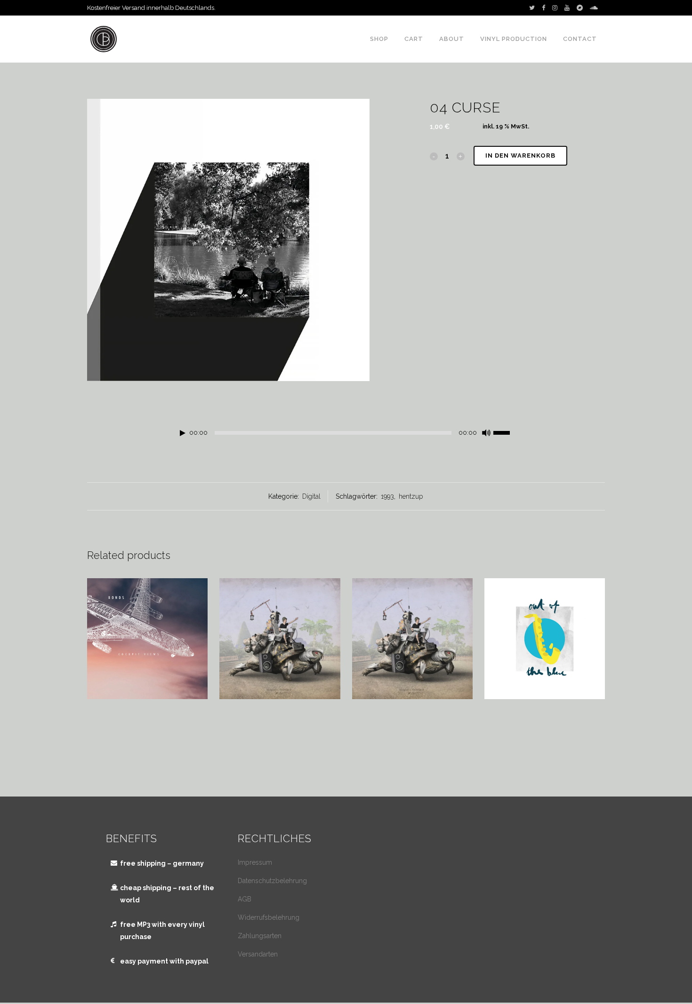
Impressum (255, 862)
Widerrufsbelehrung (268, 917)
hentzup (411, 496)
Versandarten (258, 954)
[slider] (506, 431)
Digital (311, 496)
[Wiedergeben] (182, 433)
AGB (244, 899)
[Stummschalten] (486, 433)
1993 (387, 496)
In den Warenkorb (520, 155)
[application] (346, 435)
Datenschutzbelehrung (272, 880)
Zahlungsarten (260, 936)
